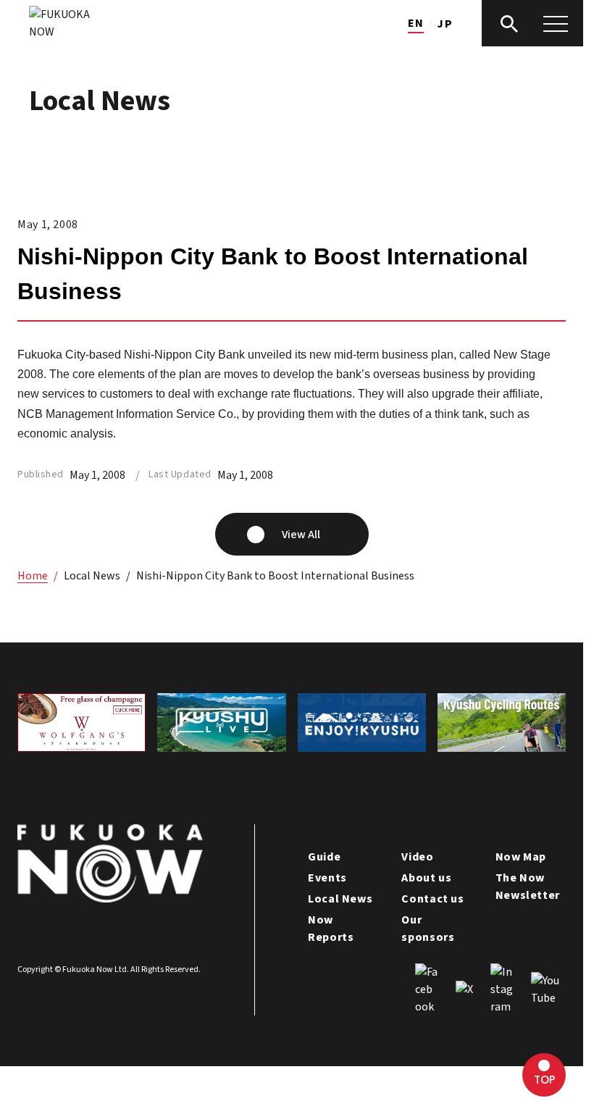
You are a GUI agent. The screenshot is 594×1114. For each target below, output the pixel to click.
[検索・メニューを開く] (532, 23)
